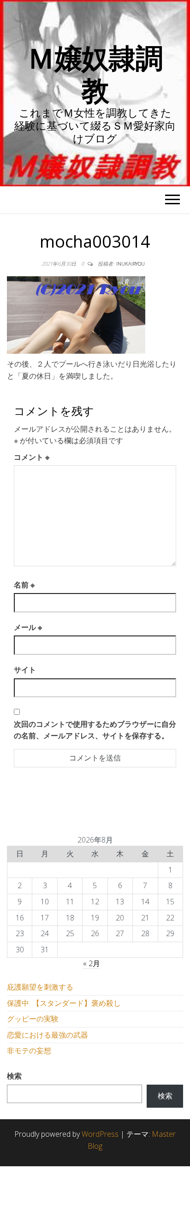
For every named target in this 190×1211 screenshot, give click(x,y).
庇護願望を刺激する (40, 987)
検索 (14, 1076)
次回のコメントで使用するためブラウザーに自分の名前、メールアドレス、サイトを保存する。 (95, 730)
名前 (24, 585)
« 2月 (91, 963)
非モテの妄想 (29, 1050)
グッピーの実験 (33, 1019)
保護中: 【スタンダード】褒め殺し (64, 1003)
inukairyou (130, 263)
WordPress (100, 1134)
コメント (31, 457)
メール (28, 627)
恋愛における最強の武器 (47, 1035)
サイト (25, 670)
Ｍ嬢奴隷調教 (95, 74)
